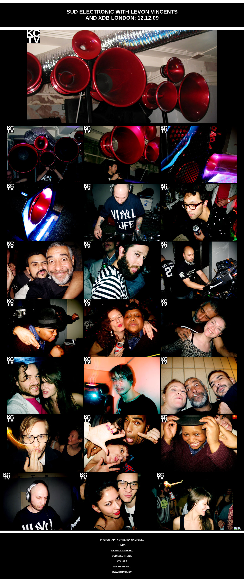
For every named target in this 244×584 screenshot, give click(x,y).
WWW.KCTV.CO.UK (122, 572)
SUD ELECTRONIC (122, 556)
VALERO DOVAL (122, 566)
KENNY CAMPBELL (122, 550)
